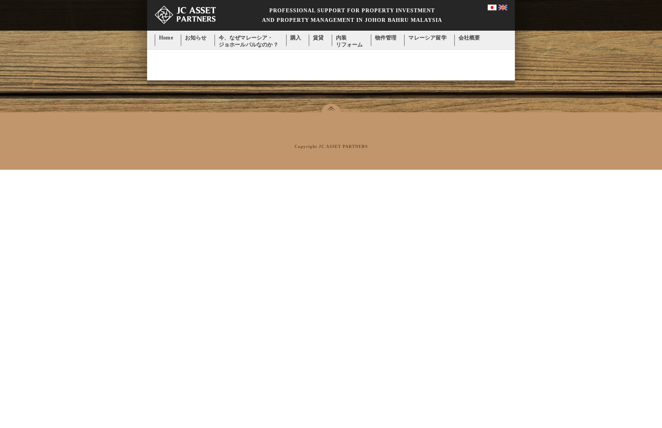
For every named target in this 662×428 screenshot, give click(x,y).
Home (166, 38)
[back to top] (331, 107)
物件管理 (386, 38)
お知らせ (196, 38)
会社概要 (469, 38)
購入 (295, 38)
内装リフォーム (349, 38)
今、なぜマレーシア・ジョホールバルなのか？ (249, 38)
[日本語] (492, 8)
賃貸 (318, 38)
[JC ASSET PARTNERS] (185, 29)
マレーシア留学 (427, 38)
